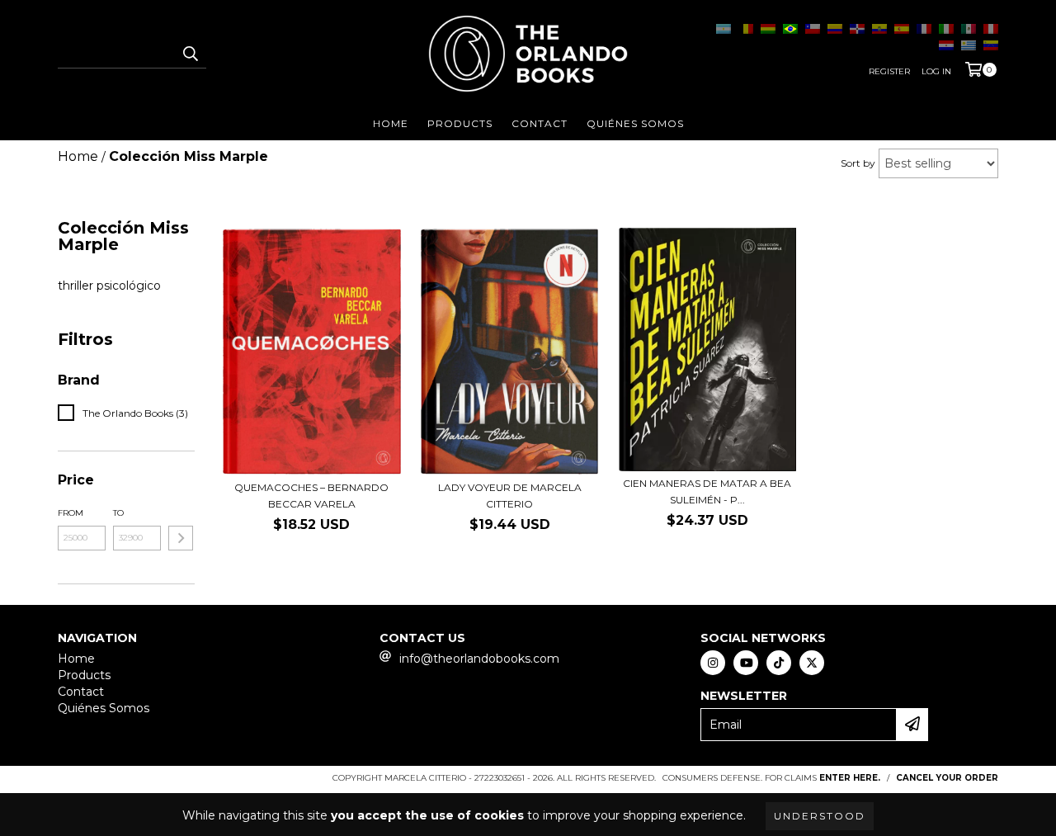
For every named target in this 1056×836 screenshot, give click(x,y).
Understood (819, 816)
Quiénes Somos (635, 123)
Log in (936, 71)
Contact (540, 123)
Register (889, 71)
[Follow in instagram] (712, 662)
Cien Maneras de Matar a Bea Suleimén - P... (707, 491)
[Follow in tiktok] (778, 662)
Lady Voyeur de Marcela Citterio (510, 495)
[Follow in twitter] (811, 662)
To (118, 513)
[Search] (189, 53)
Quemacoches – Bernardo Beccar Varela (311, 495)
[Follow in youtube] (745, 662)
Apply (180, 538)
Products (460, 123)
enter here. (849, 777)
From (70, 513)
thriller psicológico (109, 285)
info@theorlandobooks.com (479, 658)
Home (390, 123)
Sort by (858, 163)
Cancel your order (947, 777)
